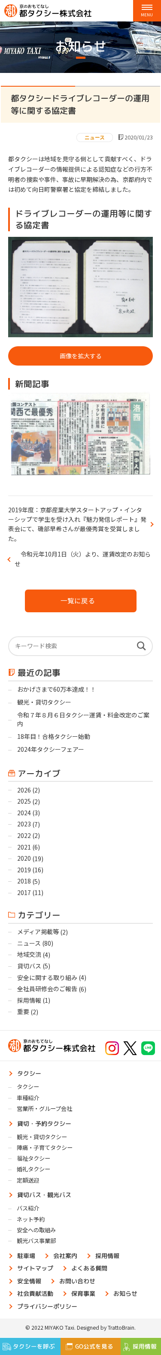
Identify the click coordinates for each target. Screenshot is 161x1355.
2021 (24, 847)
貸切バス (29, 966)
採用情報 (29, 1000)
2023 (24, 824)
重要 (23, 1011)
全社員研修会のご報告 (47, 988)
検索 (141, 646)
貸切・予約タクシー (44, 1123)
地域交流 (29, 954)
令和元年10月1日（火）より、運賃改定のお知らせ (83, 559)
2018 (24, 881)
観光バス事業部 (36, 1241)
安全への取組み (36, 1230)
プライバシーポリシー (47, 1306)
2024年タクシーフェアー (50, 749)
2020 (24, 858)
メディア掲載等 (38, 931)
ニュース (95, 137)
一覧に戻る (78, 600)
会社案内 (65, 1255)
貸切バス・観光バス (44, 1195)
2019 (24, 869)
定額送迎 (28, 1180)
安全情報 (29, 1280)
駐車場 (26, 1255)
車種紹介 (28, 1098)
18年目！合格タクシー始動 (53, 736)
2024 (24, 812)
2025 (24, 801)
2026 (24, 790)
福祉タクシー (33, 1158)
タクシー (29, 1073)
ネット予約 (31, 1219)
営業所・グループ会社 (44, 1108)
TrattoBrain (121, 1327)
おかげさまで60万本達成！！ (57, 689)
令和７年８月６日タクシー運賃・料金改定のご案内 (83, 719)
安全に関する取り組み (47, 977)
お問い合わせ (77, 1280)
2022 (24, 835)
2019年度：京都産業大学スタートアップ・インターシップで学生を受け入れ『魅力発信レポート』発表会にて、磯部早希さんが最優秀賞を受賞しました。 (77, 524)
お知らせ (125, 1293)
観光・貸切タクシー (44, 702)
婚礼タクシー (33, 1169)
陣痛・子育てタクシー (45, 1147)
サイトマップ (35, 1268)
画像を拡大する (81, 355)
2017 (24, 892)
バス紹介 (28, 1208)
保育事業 (83, 1293)
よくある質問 (89, 1268)
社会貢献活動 (35, 1293)
